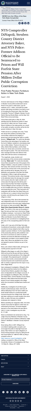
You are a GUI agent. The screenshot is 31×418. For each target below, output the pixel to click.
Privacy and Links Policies (11, 406)
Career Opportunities (14, 404)
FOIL (18, 407)
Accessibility (12, 407)
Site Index (5, 404)
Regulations (21, 406)
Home (2, 7)
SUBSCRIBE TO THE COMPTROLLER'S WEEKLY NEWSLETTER (15, 375)
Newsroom (8, 7)
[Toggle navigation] (28, 3)
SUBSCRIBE (15, 383)
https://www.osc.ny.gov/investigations (11, 338)
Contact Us (23, 404)
